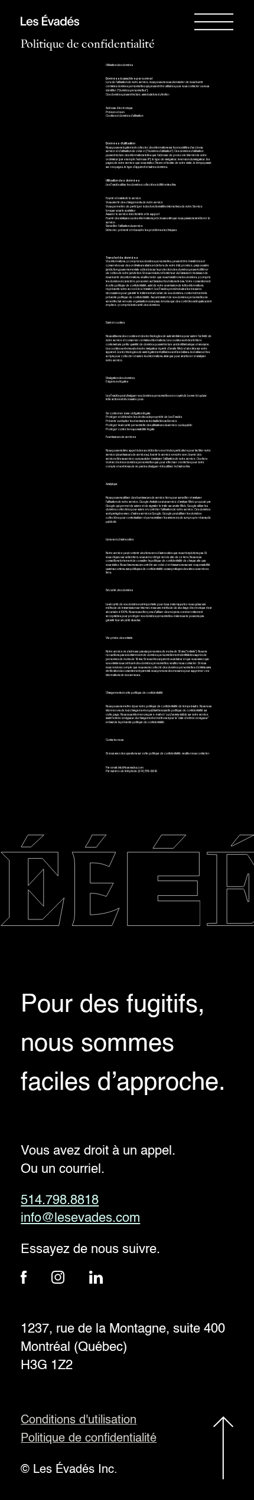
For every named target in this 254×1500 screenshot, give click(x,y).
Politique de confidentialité (89, 1439)
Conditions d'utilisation (78, 1420)
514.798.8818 (60, 1200)
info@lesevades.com (80, 1218)
